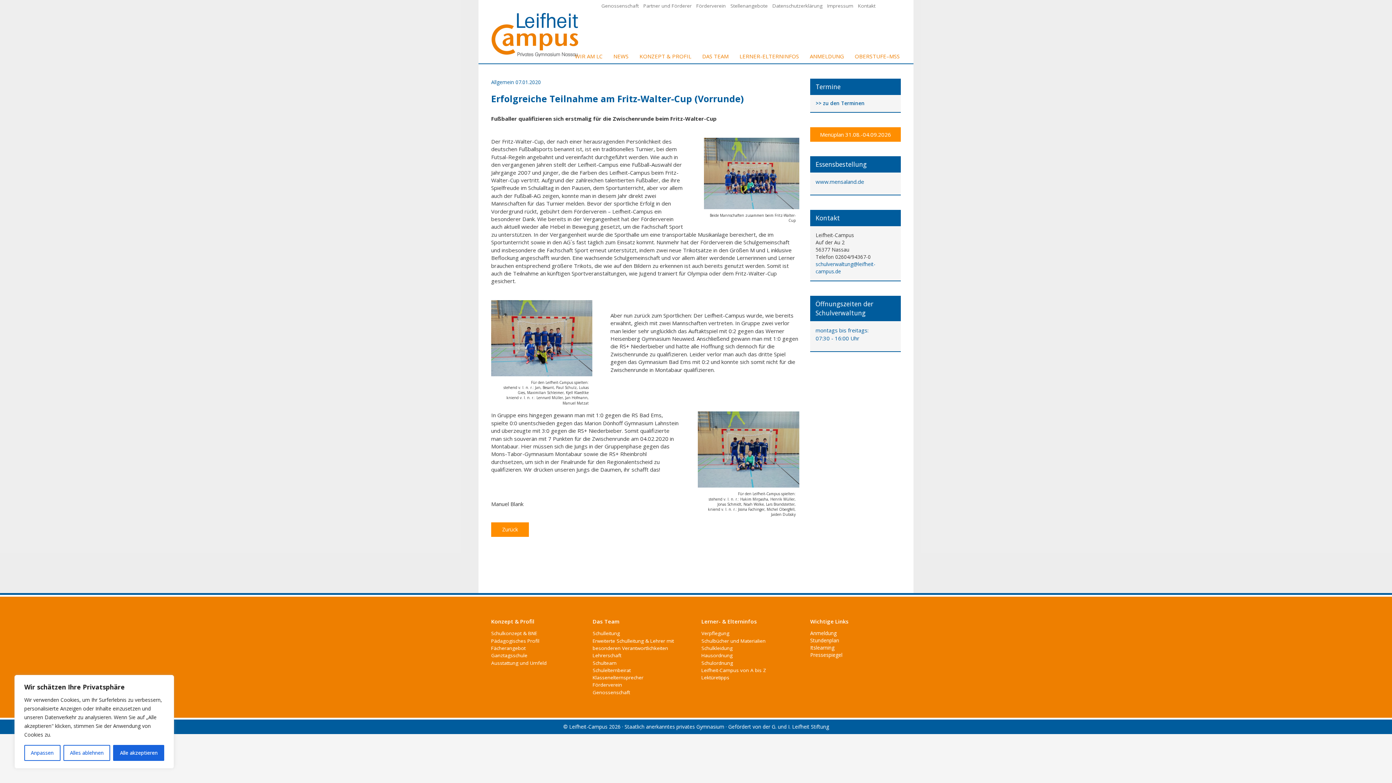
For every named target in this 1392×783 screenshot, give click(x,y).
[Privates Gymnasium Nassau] (535, 34)
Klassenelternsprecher (618, 677)
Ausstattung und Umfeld (519, 663)
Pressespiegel (826, 654)
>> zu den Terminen (840, 103)
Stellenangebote (749, 6)
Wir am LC (588, 56)
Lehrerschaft (607, 655)
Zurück (510, 529)
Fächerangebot (508, 648)
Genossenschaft (620, 6)
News (621, 56)
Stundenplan (824, 640)
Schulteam (605, 663)
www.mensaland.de (840, 181)
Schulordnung (717, 663)
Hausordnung (717, 655)
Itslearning (822, 647)
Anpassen (42, 752)
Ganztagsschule (509, 655)
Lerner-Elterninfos (769, 56)
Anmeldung (827, 56)
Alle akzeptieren (139, 752)
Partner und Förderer (667, 6)
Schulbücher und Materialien (733, 641)
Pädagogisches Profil (515, 641)
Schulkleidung (717, 648)
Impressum (840, 6)
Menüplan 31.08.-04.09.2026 (855, 134)
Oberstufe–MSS (877, 56)
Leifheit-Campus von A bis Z (733, 670)
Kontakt (866, 6)
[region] (94, 721)
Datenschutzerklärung (797, 6)
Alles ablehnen (87, 752)
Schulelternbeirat (612, 670)
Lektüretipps (715, 677)
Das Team (715, 56)
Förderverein (711, 6)
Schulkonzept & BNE (514, 633)
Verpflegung (715, 633)
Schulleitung (606, 633)
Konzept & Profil (665, 56)
